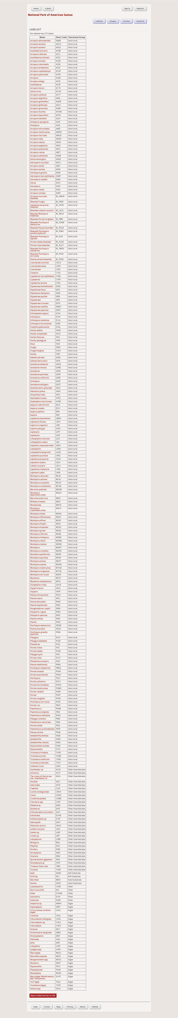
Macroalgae (35, 953)
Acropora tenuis (37, 88)
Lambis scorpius (37, 829)
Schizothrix (35, 897)
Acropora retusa (37, 152)
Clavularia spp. (36, 802)
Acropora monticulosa (40, 132)
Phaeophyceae (36, 970)
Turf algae (34, 982)
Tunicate (34, 870)
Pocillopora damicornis (40, 625)
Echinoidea (35, 815)
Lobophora (35, 946)
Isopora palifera (37, 412)
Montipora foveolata (39, 527)
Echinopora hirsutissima (41, 323)
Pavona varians (36, 732)
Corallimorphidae (38, 798)
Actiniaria (34, 773)
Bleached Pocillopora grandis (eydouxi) (39, 232)
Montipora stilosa (38, 561)
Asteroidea (35, 785)
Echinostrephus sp (38, 819)
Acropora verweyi (38, 193)
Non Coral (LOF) (37, 890)
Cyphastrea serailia (38, 283)
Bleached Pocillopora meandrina (39, 250)
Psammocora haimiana (40, 715)
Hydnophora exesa (38, 398)
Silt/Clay (34, 876)
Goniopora (34, 381)
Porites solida (36, 725)
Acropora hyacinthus (39, 115)
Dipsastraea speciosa (39, 310)
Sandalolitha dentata (39, 736)
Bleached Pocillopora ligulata (39, 237)
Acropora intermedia (39, 64)
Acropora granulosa (39, 108)
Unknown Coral (37, 766)
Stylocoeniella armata (39, 746)
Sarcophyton (35, 853)
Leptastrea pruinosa (39, 456)
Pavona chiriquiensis (39, 595)
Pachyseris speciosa (38, 615)
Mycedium (34, 578)
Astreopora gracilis (38, 173)
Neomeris (34, 963)
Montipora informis (39, 534)
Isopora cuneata (37, 408)
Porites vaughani (37, 698)
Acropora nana (36, 139)
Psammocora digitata (39, 712)
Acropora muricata (38, 135)
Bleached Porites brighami (41, 219)
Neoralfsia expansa (38, 956)
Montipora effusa (38, 520)
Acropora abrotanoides (40, 41)
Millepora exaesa (37, 501)
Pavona (33, 622)
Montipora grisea (37, 530)
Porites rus (35, 705)
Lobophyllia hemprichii (40, 452)
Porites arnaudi (37, 671)
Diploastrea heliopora (39, 293)
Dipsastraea (35, 300)
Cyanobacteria (36, 886)
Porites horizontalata (39, 685)
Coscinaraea (35, 269)
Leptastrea (34, 435)
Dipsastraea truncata (39, 303)
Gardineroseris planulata (41, 388)
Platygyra (34, 637)
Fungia (33, 347)
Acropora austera (37, 47)
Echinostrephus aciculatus (41, 812)
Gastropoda (35, 822)
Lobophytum (36, 839)
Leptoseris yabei (37, 472)
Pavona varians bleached (41, 259)
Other (32, 893)
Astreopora (35, 186)
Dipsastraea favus (38, 290)
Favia (32, 344)
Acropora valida (37, 190)
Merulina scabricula (39, 498)
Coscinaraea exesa (38, 266)
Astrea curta (35, 91)
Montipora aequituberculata (38, 494)
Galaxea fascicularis (38, 361)
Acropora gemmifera (39, 101)
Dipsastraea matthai (39, 307)
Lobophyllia (35, 449)
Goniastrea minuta (38, 367)
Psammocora (35, 708)
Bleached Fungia (37, 202)
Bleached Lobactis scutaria (41, 210)
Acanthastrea (36, 85)
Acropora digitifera (38, 98)
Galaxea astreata (37, 357)
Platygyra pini (36, 654)
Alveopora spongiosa (39, 122)
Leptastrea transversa (39, 469)
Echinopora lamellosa (39, 320)
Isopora (33, 415)
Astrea (33, 183)
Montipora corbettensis (40, 486)
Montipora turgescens (40, 571)
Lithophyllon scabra (39, 442)
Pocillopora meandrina (40, 668)
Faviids (33, 883)
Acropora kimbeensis (39, 68)
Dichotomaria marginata (41, 932)
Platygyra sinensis (38, 719)
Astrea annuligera (38, 159)
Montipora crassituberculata (38, 509)
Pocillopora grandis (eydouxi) (38, 633)
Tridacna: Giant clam (39, 866)
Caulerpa (34, 915)
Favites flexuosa (37, 337)
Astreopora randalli (38, 179)
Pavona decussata (38, 602)
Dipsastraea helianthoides (41, 286)
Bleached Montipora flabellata (39, 215)
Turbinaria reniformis (40, 759)
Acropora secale (37, 166)
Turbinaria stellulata (39, 763)
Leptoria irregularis (39, 425)
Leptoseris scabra (38, 462)
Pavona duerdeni (37, 629)
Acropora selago (37, 81)
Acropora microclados (40, 129)
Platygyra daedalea (38, 641)
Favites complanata (38, 334)
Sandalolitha (35, 739)
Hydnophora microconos (41, 401)
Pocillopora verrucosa (39, 702)
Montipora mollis (38, 541)
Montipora (35, 547)
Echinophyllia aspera (39, 313)
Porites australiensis (39, 675)
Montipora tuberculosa (40, 568)
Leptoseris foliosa (38, 422)
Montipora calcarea (38, 479)
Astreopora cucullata (39, 162)
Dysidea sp (35, 809)
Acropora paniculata (39, 74)
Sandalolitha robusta (39, 742)
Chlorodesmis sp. (37, 922)
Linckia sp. (34, 836)
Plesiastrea (35, 644)
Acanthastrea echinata (39, 57)
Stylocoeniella (36, 749)
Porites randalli (37, 692)
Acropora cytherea (38, 95)
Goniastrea (35, 371)
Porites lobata (36, 651)
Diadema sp (35, 805)
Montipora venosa (38, 564)
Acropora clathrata (38, 54)
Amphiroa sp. (36, 903)
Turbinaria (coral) (38, 756)
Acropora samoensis (39, 156)
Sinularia (34, 856)
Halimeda (34, 939)
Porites (33, 695)
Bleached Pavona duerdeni (41, 228)
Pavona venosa (36, 619)
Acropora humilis (38, 112)
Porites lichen (36, 648)
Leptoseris (34, 432)
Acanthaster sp (36, 769)
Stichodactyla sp (37, 863)
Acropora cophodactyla (40, 71)
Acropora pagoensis (39, 145)
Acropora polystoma (39, 149)
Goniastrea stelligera (39, 384)
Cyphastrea (35, 279)
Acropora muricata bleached (38, 197)
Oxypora (34, 591)
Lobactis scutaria (37, 466)
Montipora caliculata (39, 476)
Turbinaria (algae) (38, 985)
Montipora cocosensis (39, 483)
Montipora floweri (38, 524)
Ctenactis (34, 273)
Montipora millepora (39, 537)
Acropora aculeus (38, 44)
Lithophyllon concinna (40, 439)
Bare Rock (34, 880)
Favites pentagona (38, 340)
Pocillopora (35, 678)
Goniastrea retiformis (39, 378)
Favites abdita (36, 330)
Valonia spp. (35, 989)
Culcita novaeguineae (39, 792)
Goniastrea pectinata (39, 374)
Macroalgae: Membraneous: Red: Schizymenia (42, 977)
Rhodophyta (35, 973)
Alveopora (34, 125)
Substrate (34, 900)
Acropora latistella (38, 118)
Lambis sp (34, 832)
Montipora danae (37, 514)
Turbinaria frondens (39, 752)
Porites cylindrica (38, 681)
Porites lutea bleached (40, 245)
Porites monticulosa (39, 688)
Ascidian (34, 782)
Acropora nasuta (37, 142)
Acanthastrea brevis (38, 51)
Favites (33, 354)
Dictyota (34, 929)
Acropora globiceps (38, 105)
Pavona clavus (36, 598)
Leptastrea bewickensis (40, 418)
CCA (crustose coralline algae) (40, 911)
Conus (33, 795)
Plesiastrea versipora (39, 661)
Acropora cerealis (38, 61)
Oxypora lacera (36, 588)
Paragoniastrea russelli (40, 608)
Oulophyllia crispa (38, 585)
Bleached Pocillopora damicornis (39, 223)
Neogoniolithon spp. (39, 960)
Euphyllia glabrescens (39, 327)
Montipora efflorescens (40, 517)
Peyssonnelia (35, 966)
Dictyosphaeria (36, 936)
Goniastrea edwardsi (39, 364)
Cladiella (34, 788)
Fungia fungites (37, 351)
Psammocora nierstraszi (40, 722)
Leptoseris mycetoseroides (42, 445)
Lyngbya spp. (36, 949)
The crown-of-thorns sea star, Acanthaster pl (41, 777)
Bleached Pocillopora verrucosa (39, 255)
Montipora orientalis (39, 551)
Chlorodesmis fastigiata (40, 919)
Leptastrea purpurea (39, 459)
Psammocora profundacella (42, 729)
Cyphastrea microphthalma (42, 276)
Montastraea (35, 505)
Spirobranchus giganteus (41, 859)
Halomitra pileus (37, 391)
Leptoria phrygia (37, 428)
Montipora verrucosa (39, 575)
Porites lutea (35, 658)
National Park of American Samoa (50, 14)
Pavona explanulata (38, 605)
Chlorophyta (35, 926)
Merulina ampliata (38, 489)
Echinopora (35, 317)
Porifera (33, 849)
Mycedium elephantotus (40, 581)
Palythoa (34, 846)
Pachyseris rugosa (38, 612)
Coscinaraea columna (39, 263)
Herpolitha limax (37, 395)
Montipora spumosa (39, 558)
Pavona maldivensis (38, 664)
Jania (32, 943)
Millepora (34, 842)
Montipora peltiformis (40, 554)
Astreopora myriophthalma (42, 176)
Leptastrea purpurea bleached (39, 206)
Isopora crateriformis (39, 405)
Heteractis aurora (38, 826)
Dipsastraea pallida (38, 296)
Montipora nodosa (38, 544)
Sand (32, 873)
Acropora (34, 78)
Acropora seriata (37, 169)
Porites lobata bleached (40, 242)
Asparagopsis (36, 907)
